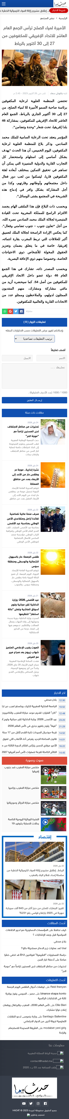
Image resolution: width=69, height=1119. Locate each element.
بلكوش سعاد (56, 93)
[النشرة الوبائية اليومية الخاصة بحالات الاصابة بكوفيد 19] (34, 824)
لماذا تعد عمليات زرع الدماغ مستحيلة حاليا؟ (43, 948)
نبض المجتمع (47, 18)
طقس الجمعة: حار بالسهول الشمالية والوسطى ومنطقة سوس (23, 562)
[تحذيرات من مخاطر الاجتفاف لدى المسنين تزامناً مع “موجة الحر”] (53, 421)
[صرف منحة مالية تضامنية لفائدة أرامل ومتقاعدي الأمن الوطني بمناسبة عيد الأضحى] (53, 508)
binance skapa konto (53, 993)
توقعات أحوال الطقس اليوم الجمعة (26, 987)
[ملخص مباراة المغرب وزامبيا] (34, 792)
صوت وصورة (34, 761)
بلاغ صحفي (50, 699)
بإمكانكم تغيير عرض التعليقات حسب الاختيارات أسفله (34, 330)
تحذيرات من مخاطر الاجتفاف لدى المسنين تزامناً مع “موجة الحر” (23, 431)
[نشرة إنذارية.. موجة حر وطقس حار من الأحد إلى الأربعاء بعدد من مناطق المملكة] (53, 464)
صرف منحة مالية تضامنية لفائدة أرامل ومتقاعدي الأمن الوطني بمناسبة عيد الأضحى (23, 519)
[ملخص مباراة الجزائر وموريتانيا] (34, 808)
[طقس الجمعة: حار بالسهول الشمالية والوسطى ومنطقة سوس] (53, 551)
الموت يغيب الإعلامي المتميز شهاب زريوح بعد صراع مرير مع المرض (22, 652)
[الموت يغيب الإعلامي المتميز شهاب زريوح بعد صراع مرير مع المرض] (53, 642)
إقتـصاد (44, 837)
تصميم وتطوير (37, 1115)
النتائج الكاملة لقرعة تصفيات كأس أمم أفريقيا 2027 (29, 752)
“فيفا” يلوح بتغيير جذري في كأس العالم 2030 (32, 726)
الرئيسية (63, 18)
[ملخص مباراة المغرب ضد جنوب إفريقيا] (34, 775)
